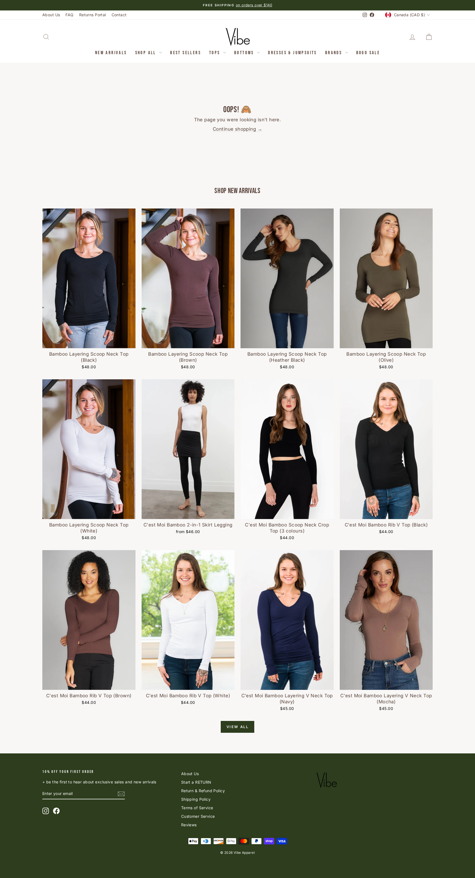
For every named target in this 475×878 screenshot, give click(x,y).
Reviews (189, 824)
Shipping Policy (196, 799)
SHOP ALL (146, 53)
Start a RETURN (196, 782)
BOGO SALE (368, 53)
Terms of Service (197, 807)
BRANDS (334, 53)
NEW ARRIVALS (111, 53)
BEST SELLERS (185, 53)
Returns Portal (92, 14)
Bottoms (245, 53)
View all (238, 727)
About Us (51, 14)
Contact (119, 14)
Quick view (89, 342)
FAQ (69, 14)
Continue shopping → (237, 129)
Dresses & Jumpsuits (292, 53)
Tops (215, 53)
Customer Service (198, 816)
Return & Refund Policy (203, 790)
